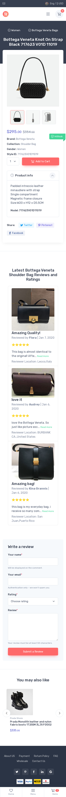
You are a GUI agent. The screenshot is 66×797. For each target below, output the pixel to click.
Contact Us (38, 761)
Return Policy (41, 756)
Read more (43, 356)
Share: (11, 225)
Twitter (28, 225)
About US (9, 756)
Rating (12, 594)
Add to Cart (43, 161)
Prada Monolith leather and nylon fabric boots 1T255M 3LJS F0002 (31, 723)
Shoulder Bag (28, 144)
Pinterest (47, 225)
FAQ (56, 756)
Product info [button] (24, 175)
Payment (24, 756)
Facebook (17, 233)
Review (13, 610)
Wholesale (22, 761)
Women (21, 149)
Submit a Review (33, 651)
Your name (15, 554)
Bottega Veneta (25, 139)
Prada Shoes (16, 718)
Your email (15, 574)
